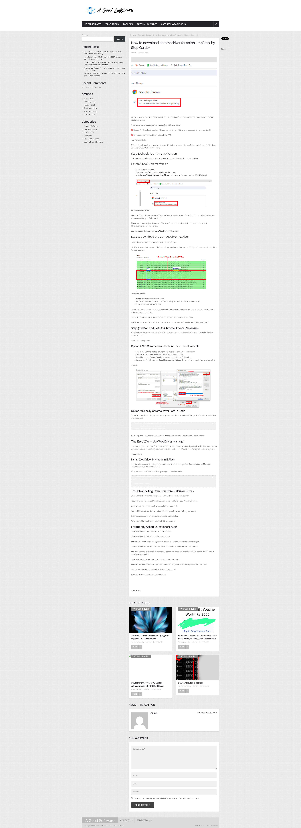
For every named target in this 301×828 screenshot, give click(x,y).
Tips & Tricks (112, 24)
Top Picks (128, 24)
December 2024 (90, 108)
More (135, 647)
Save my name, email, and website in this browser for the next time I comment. (166, 798)
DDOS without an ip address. (190, 683)
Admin (133, 53)
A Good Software (91, 126)
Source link (135, 590)
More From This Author (206, 713)
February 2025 (89, 102)
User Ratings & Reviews (173, 24)
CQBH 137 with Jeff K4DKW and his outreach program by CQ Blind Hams (147, 684)
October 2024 (89, 114)
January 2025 (89, 105)
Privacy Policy (144, 820)
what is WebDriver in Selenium (165, 231)
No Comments (157, 642)
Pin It (223, 49)
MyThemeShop (118, 826)
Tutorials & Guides (147, 24)
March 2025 (88, 99)
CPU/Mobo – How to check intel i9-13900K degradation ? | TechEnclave (150, 637)
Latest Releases (92, 24)
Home (134, 35)
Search (85, 35)
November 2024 (90, 111)
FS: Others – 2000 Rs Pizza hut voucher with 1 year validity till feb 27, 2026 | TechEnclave (197, 637)
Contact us (126, 820)
